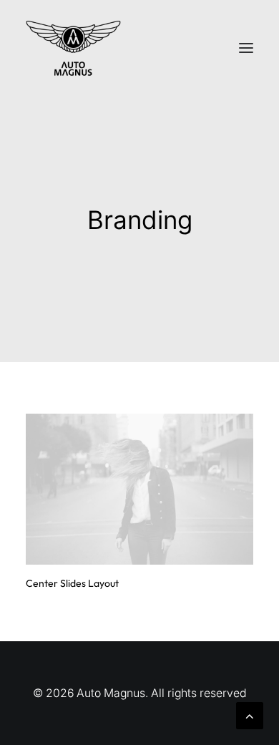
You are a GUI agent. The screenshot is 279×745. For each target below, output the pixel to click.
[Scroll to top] (249, 714)
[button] (246, 48)
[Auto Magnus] (73, 48)
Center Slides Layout (72, 583)
